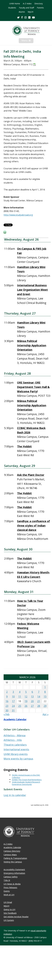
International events (16, 749)
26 (26, 705)
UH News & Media (12, 884)
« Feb (6, 714)
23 (7, 705)
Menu (27, 41)
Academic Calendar (15, 719)
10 (13, 696)
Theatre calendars (15, 744)
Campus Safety (10, 876)
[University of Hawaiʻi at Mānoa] (26, 30)
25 (19, 705)
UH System (9, 920)
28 (38, 705)
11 (19, 696)
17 (13, 701)
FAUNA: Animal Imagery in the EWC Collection (26, 776)
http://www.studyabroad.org (18, 214)
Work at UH (9, 894)
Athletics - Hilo (13, 740)
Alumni (22, 12)
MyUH (30, 12)
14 (38, 696)
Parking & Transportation (15, 858)
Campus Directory (12, 851)
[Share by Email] (5, 232)
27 (32, 705)
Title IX (7, 880)
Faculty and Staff (26, 8)
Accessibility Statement (14, 869)
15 (45, 696)
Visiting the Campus (13, 861)
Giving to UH (9, 909)
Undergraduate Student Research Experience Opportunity (26, 783)
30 (7, 710)
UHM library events (16, 754)
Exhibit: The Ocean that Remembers (27, 779)
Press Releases (10, 887)
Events (7, 891)
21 (38, 701)
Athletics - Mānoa (15, 735)
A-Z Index (27, 3)
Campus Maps (10, 854)
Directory (38, 3)
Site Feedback (10, 913)
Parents (40, 8)
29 (45, 705)
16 (7, 701)
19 (26, 701)
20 (32, 701)
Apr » (45, 714)
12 (26, 696)
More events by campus (18, 758)
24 (13, 705)
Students (12, 8)
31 (13, 710)
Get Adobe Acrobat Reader (16, 916)
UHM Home (14, 3)
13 (32, 696)
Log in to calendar (15, 795)
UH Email (8, 902)
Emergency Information (14, 873)
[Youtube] (33, 17)
